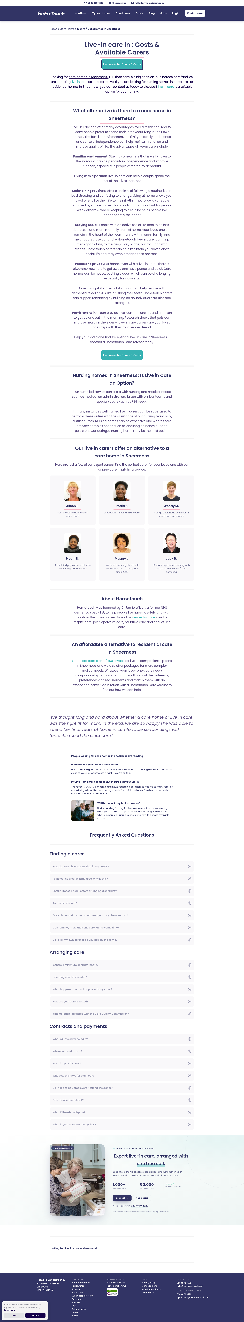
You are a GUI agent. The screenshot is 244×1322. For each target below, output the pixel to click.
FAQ (73, 1305)
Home (53, 29)
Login (175, 13)
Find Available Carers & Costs (122, 64)
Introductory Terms (151, 1289)
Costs (139, 13)
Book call (122, 1198)
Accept (35, 1315)
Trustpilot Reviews (116, 1282)
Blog (152, 13)
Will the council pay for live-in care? (84, 810)
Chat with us (119, 3)
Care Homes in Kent (72, 29)
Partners (76, 1302)
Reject (14, 1315)
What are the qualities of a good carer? (94, 764)
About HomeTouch (81, 1282)
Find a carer (195, 13)
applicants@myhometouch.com (193, 1297)
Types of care (101, 13)
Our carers (77, 1299)
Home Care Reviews (116, 1286)
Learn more (9, 1310)
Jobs (163, 13)
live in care (79, 82)
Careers (76, 1312)
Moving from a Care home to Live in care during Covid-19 (105, 781)
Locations (80, 13)
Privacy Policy (148, 1282)
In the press (77, 1292)
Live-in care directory (82, 1296)
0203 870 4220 (95, 3)
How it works (78, 1286)
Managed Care (149, 1286)
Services (76, 1289)
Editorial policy (79, 1309)
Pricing (75, 1315)
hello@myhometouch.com (149, 3)
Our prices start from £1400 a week (98, 661)
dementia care (143, 617)
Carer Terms (148, 1292)
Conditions (123, 13)
